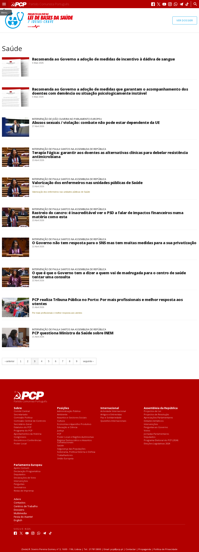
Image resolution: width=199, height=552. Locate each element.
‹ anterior (9, 361)
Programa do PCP (23, 431)
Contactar (131, 549)
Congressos (20, 437)
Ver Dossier (184, 20)
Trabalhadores (64, 455)
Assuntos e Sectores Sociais (71, 418)
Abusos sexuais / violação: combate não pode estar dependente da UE (96, 122)
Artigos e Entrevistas (111, 415)
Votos (147, 431)
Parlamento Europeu (28, 465)
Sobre (18, 408)
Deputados (149, 437)
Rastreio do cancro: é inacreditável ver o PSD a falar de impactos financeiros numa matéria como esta (107, 214)
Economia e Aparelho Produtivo (74, 424)
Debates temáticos (153, 421)
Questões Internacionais (113, 421)
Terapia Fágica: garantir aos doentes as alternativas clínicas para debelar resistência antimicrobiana (110, 154)
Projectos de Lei (152, 411)
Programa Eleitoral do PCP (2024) (161, 440)
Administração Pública (68, 411)
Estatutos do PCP (22, 427)
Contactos (19, 502)
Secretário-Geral (23, 424)
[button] (4, 4)
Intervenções (151, 424)
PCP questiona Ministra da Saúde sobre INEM (72, 333)
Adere (17, 499)
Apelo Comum (21, 468)
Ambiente (62, 415)
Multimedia (20, 513)
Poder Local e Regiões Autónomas (75, 437)
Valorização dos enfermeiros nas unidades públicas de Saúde (87, 182)
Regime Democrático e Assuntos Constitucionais (74, 441)
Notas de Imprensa (24, 491)
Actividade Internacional (113, 411)
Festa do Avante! (23, 517)
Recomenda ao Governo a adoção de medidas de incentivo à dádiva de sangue (103, 59)
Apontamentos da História (27, 434)
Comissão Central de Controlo (30, 421)
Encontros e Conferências (27, 440)
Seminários (20, 487)
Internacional (109, 408)
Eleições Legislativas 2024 (157, 444)
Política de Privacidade (165, 549)
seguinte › (88, 361)
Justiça (60, 431)
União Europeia (65, 459)
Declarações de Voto (25, 478)
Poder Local (20, 444)
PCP (59, 434)
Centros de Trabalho (26, 506)
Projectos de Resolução (156, 415)
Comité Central (22, 411)
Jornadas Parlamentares (156, 434)
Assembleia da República (161, 408)
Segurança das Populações (71, 449)
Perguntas (19, 484)
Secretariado (21, 415)
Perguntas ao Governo (156, 427)
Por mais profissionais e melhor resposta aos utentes (57, 313)
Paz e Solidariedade (110, 418)
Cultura (61, 421)
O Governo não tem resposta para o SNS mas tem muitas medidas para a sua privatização (114, 242)
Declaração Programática (27, 471)
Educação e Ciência (67, 427)
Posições (63, 408)
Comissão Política (23, 418)
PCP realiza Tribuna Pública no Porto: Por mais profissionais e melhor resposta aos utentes (107, 301)
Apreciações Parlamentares (158, 418)
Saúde (60, 446)
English (18, 520)
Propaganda (144, 549)
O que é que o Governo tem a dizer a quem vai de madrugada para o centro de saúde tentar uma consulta (109, 274)
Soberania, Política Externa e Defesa (76, 452)
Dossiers (19, 510)
